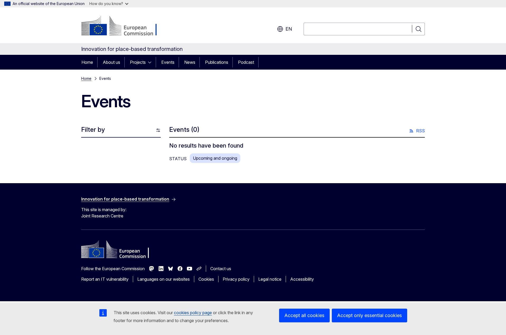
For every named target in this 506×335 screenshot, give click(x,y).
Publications (216, 62)
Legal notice (269, 279)
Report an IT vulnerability (105, 279)
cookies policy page (193, 312)
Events (167, 62)
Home (87, 62)
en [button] (288, 29)
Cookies (206, 279)
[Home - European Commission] (123, 26)
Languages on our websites (163, 279)
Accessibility (302, 279)
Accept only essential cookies (369, 315)
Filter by (93, 129)
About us (111, 62)
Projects (138, 62)
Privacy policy (236, 279)
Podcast (246, 62)
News (189, 62)
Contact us (220, 268)
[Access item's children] (151, 62)
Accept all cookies (304, 315)
